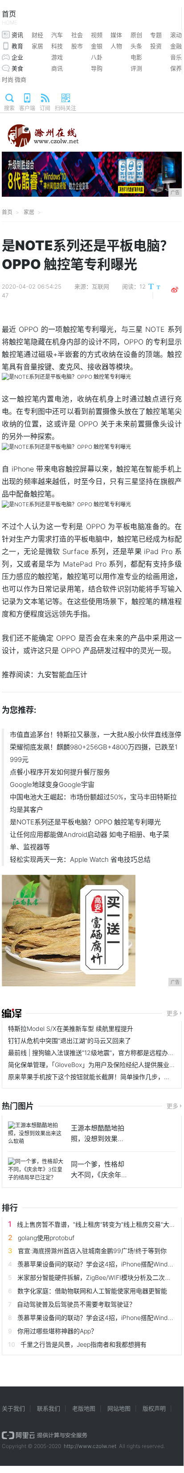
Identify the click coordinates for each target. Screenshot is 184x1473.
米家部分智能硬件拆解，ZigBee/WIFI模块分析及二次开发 (97, 1277)
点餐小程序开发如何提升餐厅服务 (60, 772)
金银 (96, 46)
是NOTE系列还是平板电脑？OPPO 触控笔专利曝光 (85, 822)
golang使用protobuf (46, 1237)
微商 (20, 79)
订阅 (45, 108)
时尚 (7, 79)
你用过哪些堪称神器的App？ (57, 1331)
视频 (96, 34)
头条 (136, 46)
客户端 (27, 108)
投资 (156, 46)
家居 (37, 46)
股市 (77, 46)
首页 (9, 17)
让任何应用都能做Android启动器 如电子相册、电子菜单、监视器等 (89, 840)
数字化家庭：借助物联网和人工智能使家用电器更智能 (92, 1291)
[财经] (11, 1013)
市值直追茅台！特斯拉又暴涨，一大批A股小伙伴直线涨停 (95, 734)
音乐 (176, 57)
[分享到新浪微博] (174, 290)
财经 (37, 34)
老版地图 (83, 1408)
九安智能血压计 (62, 674)
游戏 (57, 57)
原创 (136, 34)
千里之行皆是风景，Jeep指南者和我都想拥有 (83, 1344)
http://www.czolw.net (90, 1446)
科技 (57, 46)
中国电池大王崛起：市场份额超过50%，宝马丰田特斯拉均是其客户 (93, 803)
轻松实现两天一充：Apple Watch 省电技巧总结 (80, 859)
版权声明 (154, 1408)
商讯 (57, 68)
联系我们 (48, 1408)
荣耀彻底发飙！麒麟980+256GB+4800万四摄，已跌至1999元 (94, 753)
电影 (136, 57)
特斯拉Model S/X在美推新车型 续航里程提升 (70, 1028)
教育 (17, 46)
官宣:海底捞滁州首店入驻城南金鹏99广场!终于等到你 (92, 1250)
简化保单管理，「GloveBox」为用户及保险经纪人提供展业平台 (95, 1064)
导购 (96, 68)
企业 (17, 57)
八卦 (96, 57)
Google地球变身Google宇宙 (52, 784)
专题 (156, 34)
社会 (77, 34)
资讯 (17, 34)
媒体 (116, 34)
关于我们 (13, 1408)
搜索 (9, 108)
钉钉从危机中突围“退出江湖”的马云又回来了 (69, 1040)
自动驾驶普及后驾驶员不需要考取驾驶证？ (76, 1304)
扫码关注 (65, 108)
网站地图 (119, 1408)
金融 (176, 46)
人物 (116, 46)
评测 (136, 68)
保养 (176, 68)
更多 (172, 1013)
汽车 (57, 34)
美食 (17, 68)
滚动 (176, 34)
